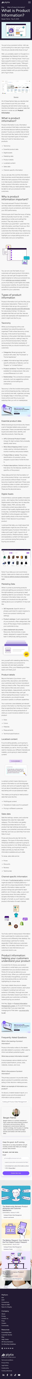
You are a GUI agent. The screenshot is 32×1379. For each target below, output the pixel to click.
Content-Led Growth (9, 1217)
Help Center (5, 1339)
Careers (4, 1323)
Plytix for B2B (6, 1304)
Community (5, 1325)
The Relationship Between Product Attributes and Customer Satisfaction (15, 1208)
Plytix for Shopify (7, 1307)
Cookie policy (5, 1368)
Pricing (4, 1316)
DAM (3, 1300)
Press (3, 1321)
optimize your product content (16, 280)
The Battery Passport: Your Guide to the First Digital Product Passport (16, 1241)
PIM (3, 1297)
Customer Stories (7, 1335)
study (23, 512)
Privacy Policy (12, 1168)
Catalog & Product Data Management (14, 1102)
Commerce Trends (8, 1249)
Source (16, 97)
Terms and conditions (7, 1360)
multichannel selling (16, 880)
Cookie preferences (7, 1370)
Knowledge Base (6, 1332)
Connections (5, 1302)
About (3, 1314)
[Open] (29, 2)
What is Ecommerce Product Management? (13, 1273)
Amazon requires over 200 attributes (18, 308)
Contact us (5, 1318)
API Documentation (7, 1342)
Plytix (9, 1003)
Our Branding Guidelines (9, 1344)
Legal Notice (5, 1365)
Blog (3, 7)
